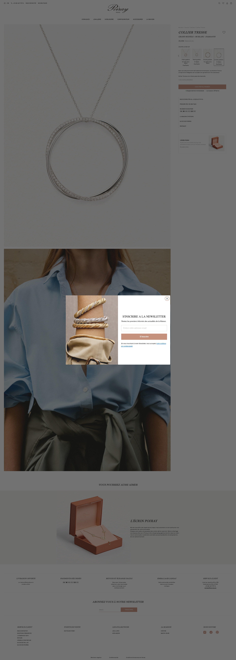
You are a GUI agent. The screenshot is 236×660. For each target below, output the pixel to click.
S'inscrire (144, 337)
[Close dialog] (167, 298)
